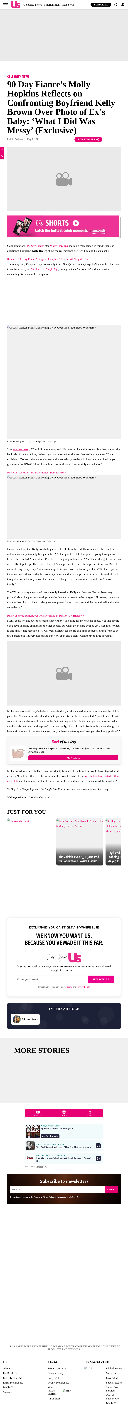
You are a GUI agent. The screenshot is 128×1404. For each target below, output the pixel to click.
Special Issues (114, 1382)
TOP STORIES (86, 139)
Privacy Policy (83, 987)
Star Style (68, 4)
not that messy (21, 449)
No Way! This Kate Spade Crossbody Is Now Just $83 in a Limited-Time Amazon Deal (69, 750)
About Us (8, 1368)
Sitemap (7, 1392)
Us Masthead (10, 1373)
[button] (116, 5)
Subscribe (101, 4)
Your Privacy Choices (52, 1390)
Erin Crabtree (16, 139)
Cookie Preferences (58, 1382)
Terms (69, 987)
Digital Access (114, 1368)
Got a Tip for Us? (12, 1377)
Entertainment (52, 4)
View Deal (73, 757)
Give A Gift (112, 1377)
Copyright (53, 1377)
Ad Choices (54, 1398)
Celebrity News (32, 4)
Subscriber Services (112, 1389)
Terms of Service (57, 1368)
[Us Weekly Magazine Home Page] (15, 4)
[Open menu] (5, 5)
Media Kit (8, 1387)
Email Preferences (13, 1382)
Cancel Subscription (113, 1397)
